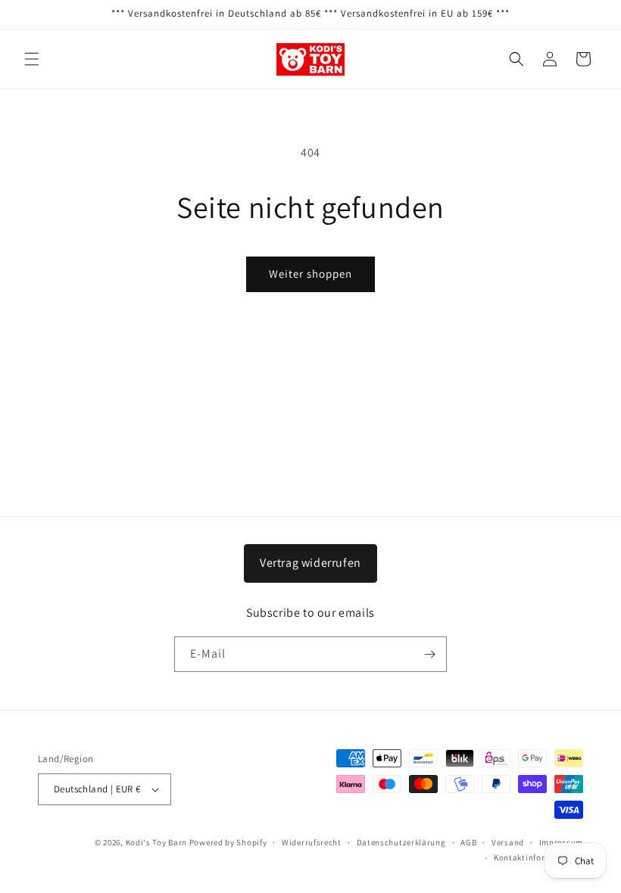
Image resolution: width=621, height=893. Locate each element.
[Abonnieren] (429, 654)
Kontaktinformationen (538, 857)
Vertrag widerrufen (310, 563)
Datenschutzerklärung (401, 842)
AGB (468, 842)
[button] (31, 59)
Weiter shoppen (310, 273)
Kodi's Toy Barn (157, 842)
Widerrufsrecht (312, 842)
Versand (507, 842)
